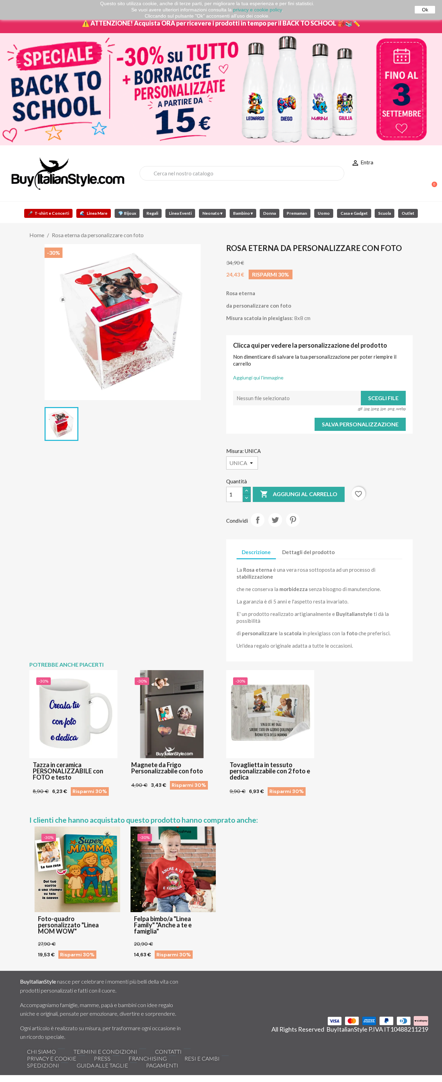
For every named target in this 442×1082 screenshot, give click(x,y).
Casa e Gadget (354, 213)
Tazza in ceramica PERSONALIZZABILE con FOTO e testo (68, 771)
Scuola (384, 213)
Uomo (324, 213)
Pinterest (293, 520)
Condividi (258, 520)
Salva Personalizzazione (360, 424)
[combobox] (242, 173)
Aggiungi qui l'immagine (258, 377)
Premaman (297, 213)
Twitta (275, 520)
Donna (269, 213)
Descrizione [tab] (256, 552)
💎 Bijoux (127, 213)
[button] (431, 181)
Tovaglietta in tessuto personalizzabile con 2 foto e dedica (270, 771)
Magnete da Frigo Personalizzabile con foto (167, 768)
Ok (425, 9)
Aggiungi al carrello (298, 494)
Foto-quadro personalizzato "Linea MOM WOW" (68, 925)
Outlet (408, 213)
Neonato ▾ (212, 213)
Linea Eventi (180, 213)
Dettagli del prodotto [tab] (308, 552)
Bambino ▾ (243, 213)
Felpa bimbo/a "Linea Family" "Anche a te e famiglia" (163, 925)
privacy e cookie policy (257, 9)
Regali (152, 213)
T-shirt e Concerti (48, 213)
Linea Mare (93, 213)
